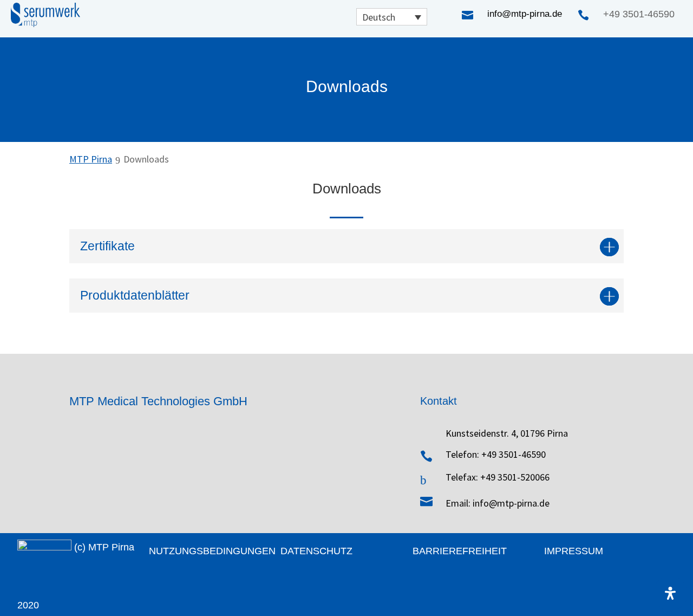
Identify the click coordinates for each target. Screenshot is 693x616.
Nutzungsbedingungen (212, 551)
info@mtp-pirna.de (524, 14)
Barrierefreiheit (460, 551)
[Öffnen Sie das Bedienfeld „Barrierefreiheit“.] (670, 593)
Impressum (573, 551)
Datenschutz (316, 551)
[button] (391, 16)
